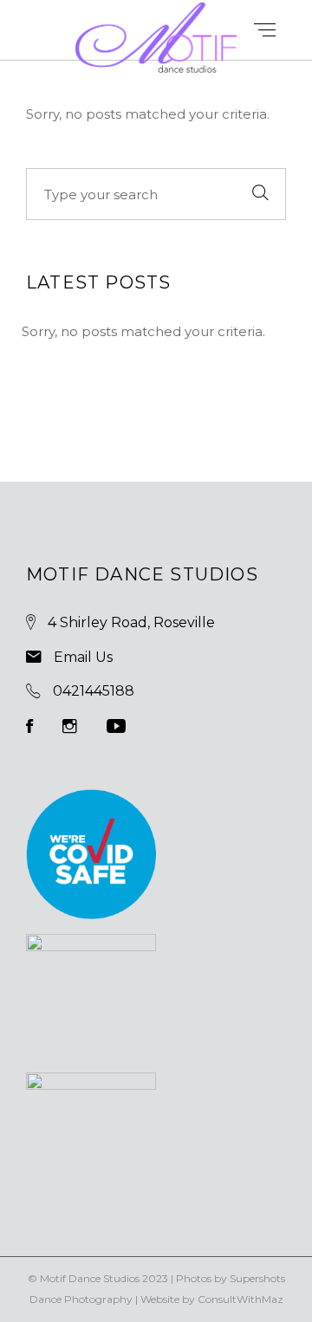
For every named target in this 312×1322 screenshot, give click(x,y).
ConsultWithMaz (240, 1299)
